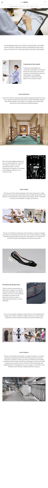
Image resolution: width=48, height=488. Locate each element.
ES (46, 1)
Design (27, 6)
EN (44, 1)
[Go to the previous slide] (1, 129)
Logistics (36, 6)
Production (32, 6)
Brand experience (22, 6)
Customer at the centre (14, 6)
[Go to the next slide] (46, 129)
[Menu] (2, 2)
